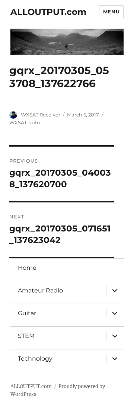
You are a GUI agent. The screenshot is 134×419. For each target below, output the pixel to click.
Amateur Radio (40, 290)
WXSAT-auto (24, 122)
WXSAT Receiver (40, 115)
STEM (26, 335)
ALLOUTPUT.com (48, 12)
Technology (35, 358)
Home (27, 267)
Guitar (27, 313)
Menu (111, 12)
